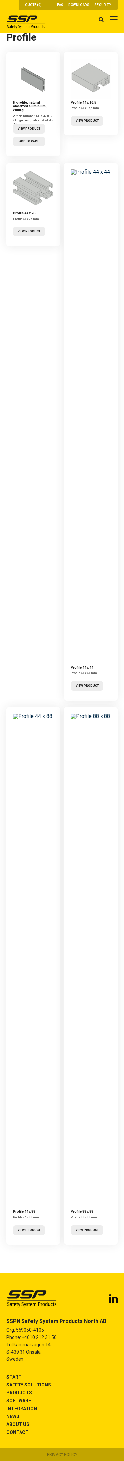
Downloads (78, 5)
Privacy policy (62, 1454)
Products (19, 1392)
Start (13, 1377)
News (12, 1416)
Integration (21, 1408)
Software (18, 1400)
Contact (17, 1432)
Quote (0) (33, 5)
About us (17, 1424)
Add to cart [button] (29, 141)
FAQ (60, 5)
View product (29, 128)
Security (102, 5)
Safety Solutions (28, 1384)
